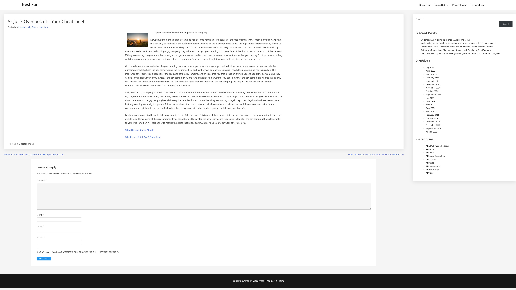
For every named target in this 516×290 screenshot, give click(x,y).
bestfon (44, 27)
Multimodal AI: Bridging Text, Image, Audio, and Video (445, 40)
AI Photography (433, 166)
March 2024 (431, 111)
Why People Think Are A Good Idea (142, 137)
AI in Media (431, 159)
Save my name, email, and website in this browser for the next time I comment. (78, 252)
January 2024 (432, 118)
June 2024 (430, 101)
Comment (42, 180)
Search (419, 19)
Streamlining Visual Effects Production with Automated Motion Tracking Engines (457, 46)
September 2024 (433, 94)
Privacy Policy (459, 4)
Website (41, 237)
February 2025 (432, 77)
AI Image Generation (435, 156)
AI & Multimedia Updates (437, 146)
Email (40, 226)
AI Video (429, 173)
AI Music (430, 163)
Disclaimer (424, 4)
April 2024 (430, 108)
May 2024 (430, 104)
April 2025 (430, 71)
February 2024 (432, 115)
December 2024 (433, 84)
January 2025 (432, 81)
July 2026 (430, 67)
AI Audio (430, 149)
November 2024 (433, 87)
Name (40, 215)
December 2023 (433, 121)
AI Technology (432, 169)
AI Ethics (430, 152)
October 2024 (432, 91)
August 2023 (431, 131)
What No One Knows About (139, 129)
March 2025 (431, 74)
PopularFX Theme (275, 280)
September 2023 (433, 128)
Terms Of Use (477, 4)
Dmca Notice (441, 4)
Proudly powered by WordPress (248, 280)
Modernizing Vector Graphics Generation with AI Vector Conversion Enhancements (458, 43)
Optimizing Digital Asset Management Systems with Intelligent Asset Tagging (456, 50)
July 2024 (430, 98)
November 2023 (433, 125)
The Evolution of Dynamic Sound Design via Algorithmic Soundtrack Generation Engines (460, 53)
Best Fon (30, 4)
